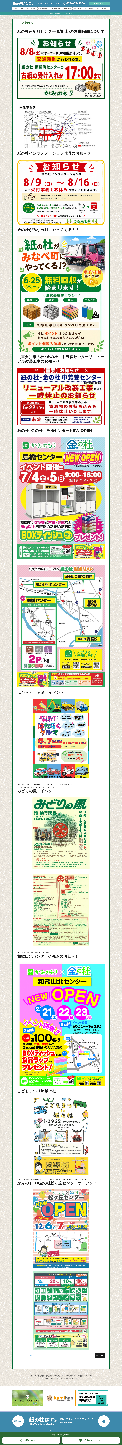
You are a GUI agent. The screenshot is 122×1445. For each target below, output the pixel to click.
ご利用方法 (32, 8)
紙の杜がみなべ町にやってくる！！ (48, 229)
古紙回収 (79, 8)
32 (31, 1355)
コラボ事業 (91, 8)
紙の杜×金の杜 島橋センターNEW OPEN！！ (58, 430)
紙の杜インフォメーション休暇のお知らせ (54, 153)
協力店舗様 (44, 8)
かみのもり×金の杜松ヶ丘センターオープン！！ (59, 1183)
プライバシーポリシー (61, 1378)
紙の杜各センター (56, 8)
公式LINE (92, 1440)
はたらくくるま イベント (40, 692)
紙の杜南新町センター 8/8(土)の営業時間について (61, 31)
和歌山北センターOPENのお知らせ (48, 956)
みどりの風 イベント (36, 791)
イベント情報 (103, 8)
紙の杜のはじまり (68, 8)
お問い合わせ (100, 3)
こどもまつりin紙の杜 (36, 1091)
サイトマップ (73, 1378)
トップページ (21, 8)
